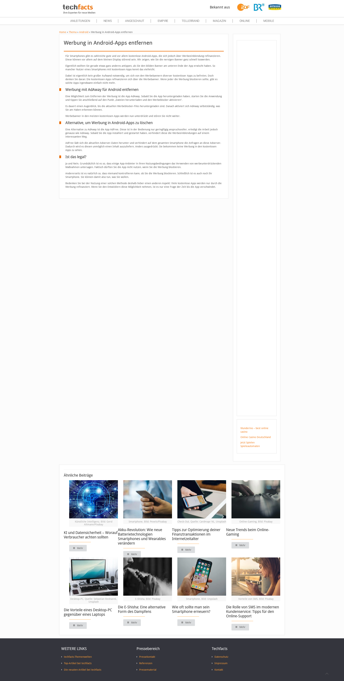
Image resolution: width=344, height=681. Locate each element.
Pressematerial (147, 669)
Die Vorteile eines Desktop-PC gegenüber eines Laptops (88, 612)
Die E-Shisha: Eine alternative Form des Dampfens (142, 609)
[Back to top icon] (327, 673)
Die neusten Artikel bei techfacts (82, 669)
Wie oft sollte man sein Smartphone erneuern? (191, 609)
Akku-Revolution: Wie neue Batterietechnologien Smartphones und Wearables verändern (142, 536)
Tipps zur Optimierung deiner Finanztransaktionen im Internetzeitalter (196, 534)
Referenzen (145, 663)
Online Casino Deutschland (255, 437)
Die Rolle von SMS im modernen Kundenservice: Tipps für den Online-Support (252, 611)
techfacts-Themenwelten (78, 656)
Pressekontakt (147, 656)
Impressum (221, 663)
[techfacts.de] (78, 8)
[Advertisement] (256, 107)
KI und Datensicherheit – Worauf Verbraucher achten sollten (91, 534)
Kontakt (218, 669)
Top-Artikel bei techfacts (78, 663)
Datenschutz (221, 656)
